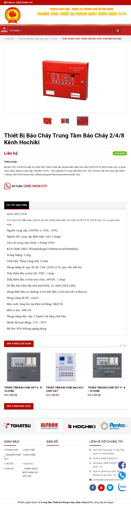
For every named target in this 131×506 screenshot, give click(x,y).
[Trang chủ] (17, 15)
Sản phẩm (29, 455)
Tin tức (9, 463)
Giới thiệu (29, 450)
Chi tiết (24, 367)
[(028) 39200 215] (122, 475)
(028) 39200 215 (24, 2)
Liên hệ (9, 468)
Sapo (110, 502)
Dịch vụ (28, 463)
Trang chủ (11, 450)
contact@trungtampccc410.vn (108, 479)
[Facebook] (122, 465)
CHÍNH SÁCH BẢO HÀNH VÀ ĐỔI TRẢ (30, 472)
